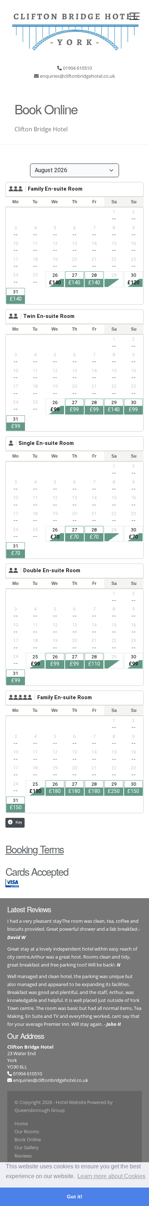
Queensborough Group (39, 1110)
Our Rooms (26, 1131)
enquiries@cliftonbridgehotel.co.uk (50, 1080)
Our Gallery (26, 1147)
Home (21, 1123)
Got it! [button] (74, 1196)
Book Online (27, 1139)
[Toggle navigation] (134, 16)
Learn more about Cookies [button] (111, 1176)
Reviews (23, 1155)
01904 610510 (27, 1073)
